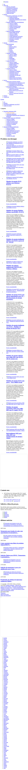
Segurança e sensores (14, 39)
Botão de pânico (13, 46)
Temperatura (12, 76)
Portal (10, 45)
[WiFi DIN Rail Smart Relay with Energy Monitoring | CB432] (15, 430)
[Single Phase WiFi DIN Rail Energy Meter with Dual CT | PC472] (15, 404)
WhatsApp (3, 593)
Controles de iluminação (14, 27)
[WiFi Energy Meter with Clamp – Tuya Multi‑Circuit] (15, 378)
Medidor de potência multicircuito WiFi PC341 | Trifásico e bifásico (14, 267)
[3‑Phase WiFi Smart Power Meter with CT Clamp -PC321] (15, 236)
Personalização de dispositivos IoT (17, 82)
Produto (5, 14)
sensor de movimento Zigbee (17, 589)
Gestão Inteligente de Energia (16, 36)
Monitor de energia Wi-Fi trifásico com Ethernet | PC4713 (13, 183)
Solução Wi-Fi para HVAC (15, 77)
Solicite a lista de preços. (6, 509)
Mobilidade (11, 58)
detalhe (15, 204)
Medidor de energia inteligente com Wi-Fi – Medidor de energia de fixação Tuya (15, 327)
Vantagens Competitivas (11, 9)
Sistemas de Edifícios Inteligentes (11, 126)
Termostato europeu (13, 73)
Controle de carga (13, 67)
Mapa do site (18, 585)
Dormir (10, 57)
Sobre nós (5, 5)
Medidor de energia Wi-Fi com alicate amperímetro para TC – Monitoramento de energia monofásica (15, 297)
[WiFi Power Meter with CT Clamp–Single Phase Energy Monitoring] (15, 292)
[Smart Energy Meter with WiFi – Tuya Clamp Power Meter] (15, 322)
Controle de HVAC (13, 24)
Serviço (5, 80)
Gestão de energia (13, 17)
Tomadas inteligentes (14, 63)
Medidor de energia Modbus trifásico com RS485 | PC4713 (15, 211)
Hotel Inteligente (10, 44)
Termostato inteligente (14, 18)
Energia (11, 50)
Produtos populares (10, 585)
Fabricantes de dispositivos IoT (19, 586)
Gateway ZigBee (13, 54)
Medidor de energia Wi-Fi (6, 587)
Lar (4, 4)
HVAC (10, 49)
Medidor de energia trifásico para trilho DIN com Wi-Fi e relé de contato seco (14, 357)
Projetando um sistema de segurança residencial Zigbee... (11, 580)
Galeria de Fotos (10, 13)
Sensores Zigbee (13, 28)
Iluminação (11, 48)
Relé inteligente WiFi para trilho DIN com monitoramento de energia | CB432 (14, 436)
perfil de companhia (10, 6)
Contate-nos (6, 97)
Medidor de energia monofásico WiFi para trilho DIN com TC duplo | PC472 (14, 408)
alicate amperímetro (13, 66)
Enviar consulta (9, 204)
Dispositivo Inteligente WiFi (9, 111)
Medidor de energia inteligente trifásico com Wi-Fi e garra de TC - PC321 (15, 240)
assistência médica (13, 41)
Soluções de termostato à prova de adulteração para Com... (11, 568)
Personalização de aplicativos (15, 84)
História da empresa (10, 12)
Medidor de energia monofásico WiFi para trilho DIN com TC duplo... (14, 161)
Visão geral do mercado (11, 10)
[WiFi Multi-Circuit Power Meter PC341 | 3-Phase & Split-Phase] (15, 262)
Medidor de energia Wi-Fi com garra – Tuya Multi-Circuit (15, 381)
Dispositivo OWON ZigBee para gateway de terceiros (16, 88)
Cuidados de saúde (10, 136)
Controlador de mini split (14, 75)
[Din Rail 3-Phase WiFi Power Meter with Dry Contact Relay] (15, 352)
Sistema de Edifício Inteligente (13, 31)
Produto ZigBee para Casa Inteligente (11, 117)
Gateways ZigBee (13, 23)
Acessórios (11, 30)
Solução (5, 42)
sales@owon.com (5, 594)
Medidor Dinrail (13, 64)
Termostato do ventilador (14, 71)
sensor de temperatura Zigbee (7, 590)
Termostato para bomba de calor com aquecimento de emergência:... (12, 531)
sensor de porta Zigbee (6, 586)
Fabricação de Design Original (13, 81)
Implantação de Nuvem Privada (16, 85)
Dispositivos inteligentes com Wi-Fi (14, 15)
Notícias (5, 95)
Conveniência (12, 59)
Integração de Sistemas (11, 86)
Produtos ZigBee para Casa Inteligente (15, 22)
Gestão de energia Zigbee (15, 26)
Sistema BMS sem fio (14, 32)
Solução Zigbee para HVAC (15, 79)
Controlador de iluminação (15, 37)
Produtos (5, 103)
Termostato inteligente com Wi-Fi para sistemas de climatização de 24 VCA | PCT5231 (15, 147)
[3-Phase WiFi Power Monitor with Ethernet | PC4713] (15, 178)
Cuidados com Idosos (11, 53)
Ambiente (11, 51)
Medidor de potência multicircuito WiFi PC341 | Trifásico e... (15, 174)
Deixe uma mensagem (6, 595)
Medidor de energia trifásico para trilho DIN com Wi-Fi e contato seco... (15, 155)
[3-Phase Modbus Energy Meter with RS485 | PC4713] (15, 207)
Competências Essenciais (12, 8)
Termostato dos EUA (14, 72)
